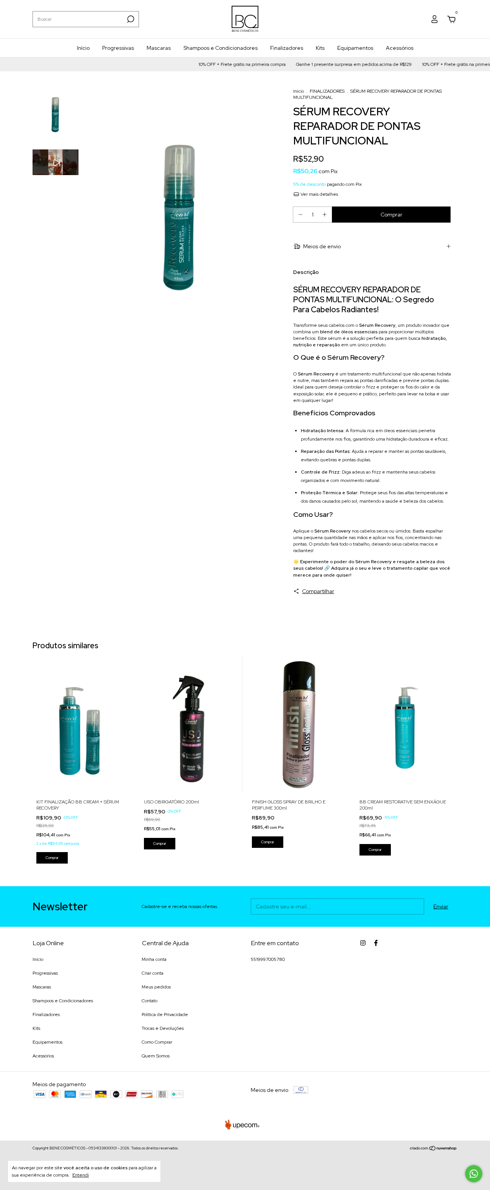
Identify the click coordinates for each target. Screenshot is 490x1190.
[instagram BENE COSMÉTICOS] (363, 943)
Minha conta (154, 959)
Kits (320, 47)
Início (83, 47)
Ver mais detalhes (318, 194)
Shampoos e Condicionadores (220, 47)
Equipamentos (355, 47)
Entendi (80, 1175)
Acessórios (399, 47)
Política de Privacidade (165, 1014)
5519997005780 (268, 959)
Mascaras (159, 47)
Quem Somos (156, 1056)
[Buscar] (130, 19)
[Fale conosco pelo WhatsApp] (473, 1173)
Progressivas (118, 47)
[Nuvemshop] (433, 1149)
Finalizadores (286, 47)
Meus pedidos (156, 987)
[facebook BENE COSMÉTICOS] (376, 943)
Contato (149, 1001)
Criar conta (152, 973)
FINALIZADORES (327, 91)
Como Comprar (157, 1042)
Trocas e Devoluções (163, 1028)
